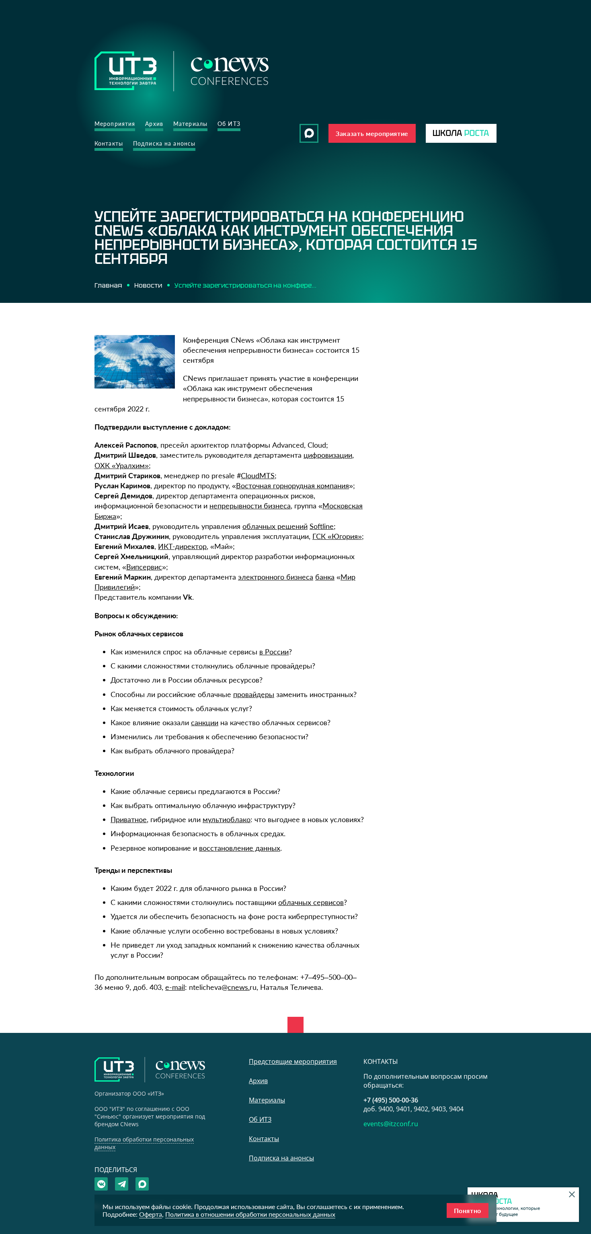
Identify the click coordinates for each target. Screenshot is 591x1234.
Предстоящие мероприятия (293, 1061)
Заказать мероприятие (372, 133)
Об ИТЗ (229, 123)
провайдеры (253, 694)
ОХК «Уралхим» (121, 465)
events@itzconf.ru (390, 1123)
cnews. (239, 987)
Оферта (150, 1214)
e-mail (175, 987)
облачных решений (275, 526)
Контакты (108, 143)
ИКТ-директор (182, 546)
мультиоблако (226, 819)
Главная (108, 285)
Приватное (129, 819)
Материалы (190, 123)
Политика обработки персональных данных (144, 1143)
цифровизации (328, 454)
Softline (322, 526)
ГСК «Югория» (337, 536)
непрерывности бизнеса (250, 505)
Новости (148, 285)
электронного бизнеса (275, 576)
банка (324, 576)
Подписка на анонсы (164, 143)
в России (274, 651)
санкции (204, 722)
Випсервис (144, 566)
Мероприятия (114, 123)
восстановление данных (239, 847)
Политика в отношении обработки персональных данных (250, 1214)
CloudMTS (258, 475)
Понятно (467, 1210)
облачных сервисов (311, 902)
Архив (154, 123)
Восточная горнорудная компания (292, 485)
